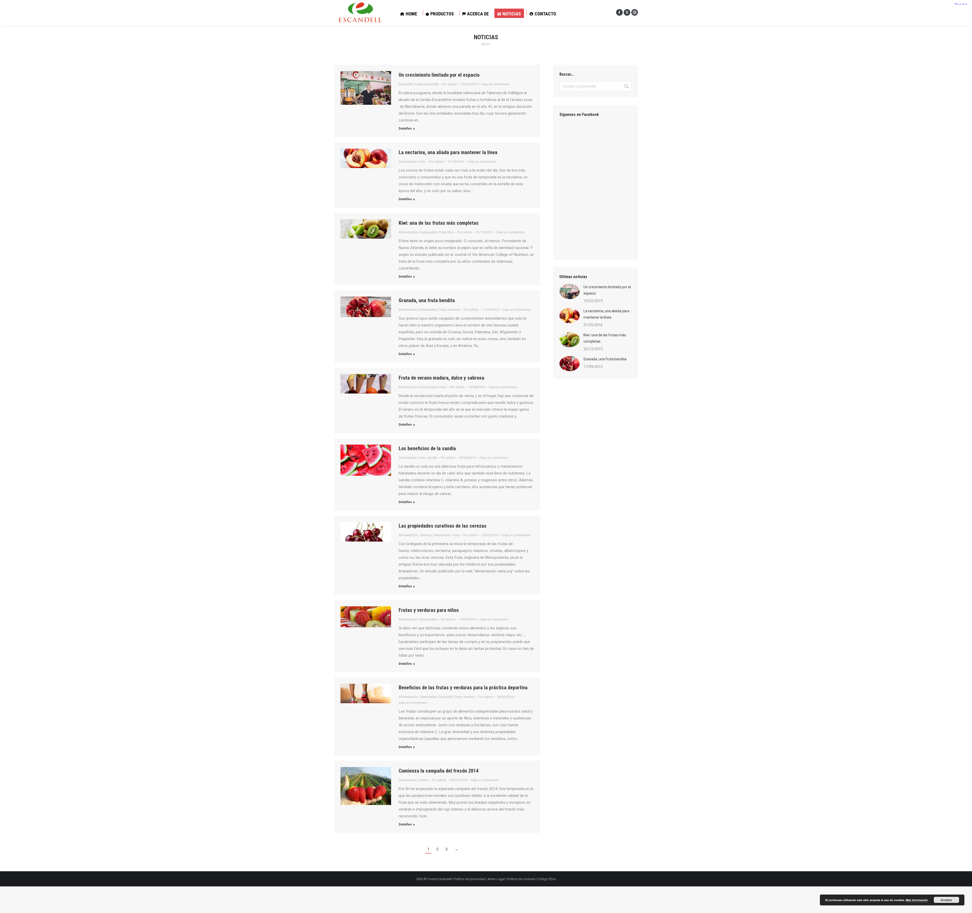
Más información (917, 900)
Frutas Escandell (426, 84)
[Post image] (569, 291)
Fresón (423, 780)
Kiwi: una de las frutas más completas (439, 223)
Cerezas (425, 535)
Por (449, 84)
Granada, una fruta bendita (427, 300)
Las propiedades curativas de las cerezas (443, 526)
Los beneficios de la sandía (427, 448)
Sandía (432, 458)
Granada (454, 310)
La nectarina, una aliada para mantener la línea (448, 152)
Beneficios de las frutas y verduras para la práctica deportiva (463, 687)
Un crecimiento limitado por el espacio (439, 75)
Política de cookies (521, 879)
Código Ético (546, 879)
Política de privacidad (469, 879)
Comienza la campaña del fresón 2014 (438, 771)
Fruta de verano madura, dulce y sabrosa (441, 378)
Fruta (421, 161)
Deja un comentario (495, 84)
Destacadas (407, 161)
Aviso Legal (496, 879)
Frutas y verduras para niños (429, 610)
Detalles (405, 128)
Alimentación (408, 232)
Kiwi (451, 232)
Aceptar (946, 900)
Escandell (406, 84)
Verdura (469, 697)
